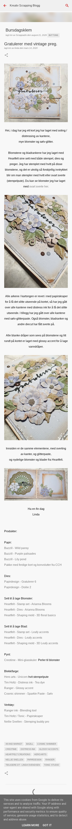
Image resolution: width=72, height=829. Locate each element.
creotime (11, 749)
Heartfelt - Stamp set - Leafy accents (26, 632)
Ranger (50, 759)
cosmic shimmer (46, 744)
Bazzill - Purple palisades (20, 553)
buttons (53, 35)
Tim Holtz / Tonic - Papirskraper (23, 716)
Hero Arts (40, 754)
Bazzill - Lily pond (15, 559)
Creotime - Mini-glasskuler (20, 660)
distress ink (28, 749)
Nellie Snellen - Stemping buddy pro (26, 721)
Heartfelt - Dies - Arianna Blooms (24, 609)
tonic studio (51, 765)
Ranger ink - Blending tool (20, 710)
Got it (47, 825)
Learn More (30, 825)
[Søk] (67, 5)
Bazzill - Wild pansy (16, 548)
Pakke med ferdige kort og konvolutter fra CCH (33, 564)
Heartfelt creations (18, 754)
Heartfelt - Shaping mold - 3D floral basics (30, 615)
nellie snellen (14, 759)
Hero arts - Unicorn (16, 676)
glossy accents (48, 749)
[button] (6, 55)
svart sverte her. (39, 186)
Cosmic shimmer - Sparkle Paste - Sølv (28, 693)
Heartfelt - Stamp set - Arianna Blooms (27, 604)
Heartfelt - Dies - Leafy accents (23, 637)
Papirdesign (34, 759)
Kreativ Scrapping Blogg (25, 5)
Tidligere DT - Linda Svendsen (23, 765)
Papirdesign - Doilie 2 (17, 587)
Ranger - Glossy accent (18, 688)
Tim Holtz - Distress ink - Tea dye (24, 682)
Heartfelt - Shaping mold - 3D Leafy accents (31, 643)
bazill (29, 744)
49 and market (14, 744)
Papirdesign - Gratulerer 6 (20, 581)
